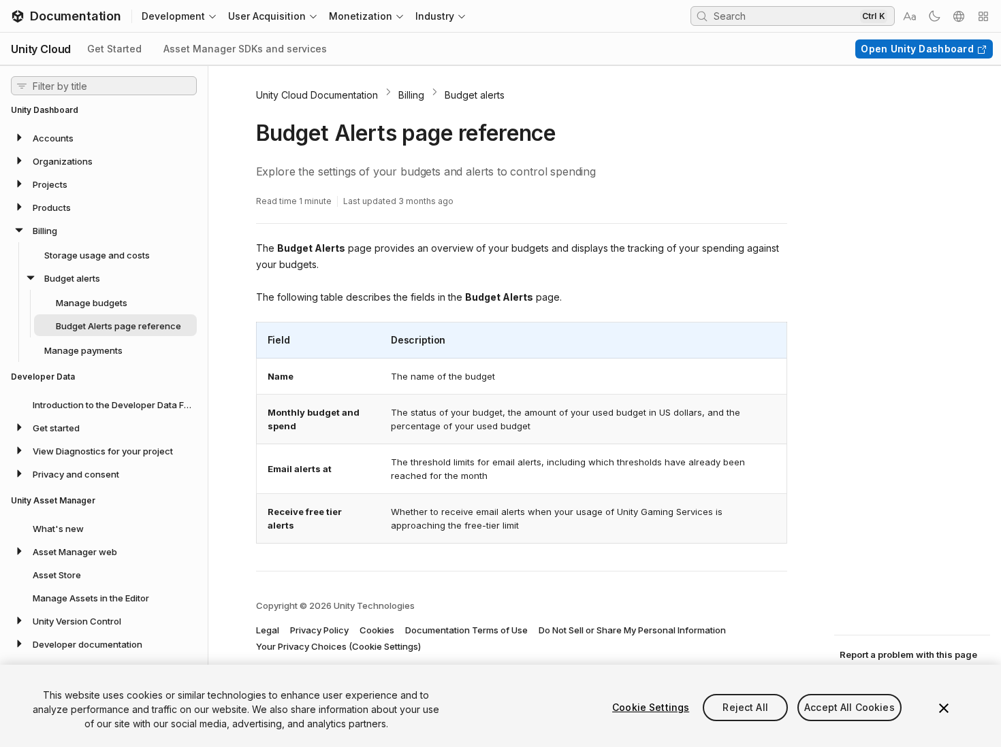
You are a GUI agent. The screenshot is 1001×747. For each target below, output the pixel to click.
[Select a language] (958, 16)
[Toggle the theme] (934, 16)
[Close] (944, 708)
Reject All (744, 707)
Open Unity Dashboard (917, 48)
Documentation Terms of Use (466, 630)
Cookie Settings (650, 707)
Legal (267, 630)
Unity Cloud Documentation (317, 95)
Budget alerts (475, 95)
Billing (411, 95)
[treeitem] (104, 137)
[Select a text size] (909, 16)
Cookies (377, 630)
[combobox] (785, 15)
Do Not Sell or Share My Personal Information (632, 630)
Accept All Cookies (849, 707)
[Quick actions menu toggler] (983, 16)
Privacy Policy (319, 630)
